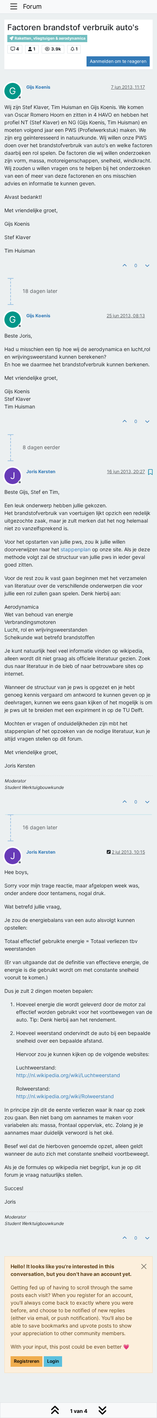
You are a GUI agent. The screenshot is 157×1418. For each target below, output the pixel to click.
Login (53, 1361)
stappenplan (76, 549)
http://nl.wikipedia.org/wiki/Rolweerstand (65, 1096)
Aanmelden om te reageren (118, 61)
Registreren (26, 1361)
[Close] (143, 1266)
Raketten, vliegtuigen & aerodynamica (49, 38)
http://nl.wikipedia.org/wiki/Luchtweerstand (68, 1075)
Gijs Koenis (38, 87)
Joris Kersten (40, 471)
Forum (32, 6)
